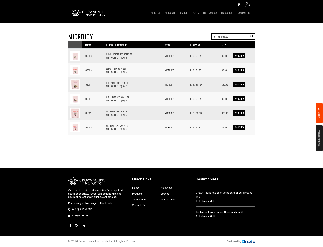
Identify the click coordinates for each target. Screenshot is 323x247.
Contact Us (244, 12)
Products (170, 12)
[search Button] (247, 4)
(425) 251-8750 (82, 209)
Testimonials (210, 12)
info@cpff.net (80, 215)
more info (239, 55)
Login (319, 114)
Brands (183, 12)
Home (135, 188)
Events (195, 12)
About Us (156, 12)
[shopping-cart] (239, 4)
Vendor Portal (319, 138)
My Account (227, 12)
